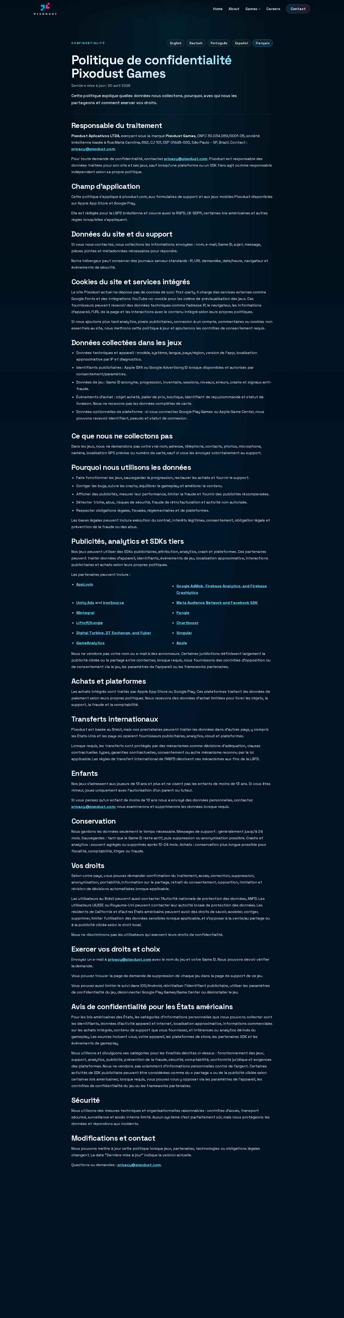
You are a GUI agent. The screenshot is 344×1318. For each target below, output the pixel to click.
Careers (273, 9)
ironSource (113, 602)
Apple (181, 642)
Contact (298, 9)
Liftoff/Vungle (89, 622)
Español (241, 43)
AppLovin (84, 584)
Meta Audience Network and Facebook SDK (217, 602)
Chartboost (187, 622)
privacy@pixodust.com (93, 148)
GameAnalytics (90, 642)
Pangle (182, 612)
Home (218, 9)
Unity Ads (85, 602)
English (175, 43)
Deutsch (196, 43)
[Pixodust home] (45, 9)
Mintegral (85, 612)
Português (219, 43)
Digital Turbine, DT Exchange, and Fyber (113, 632)
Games (251, 9)
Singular (184, 632)
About (234, 9)
